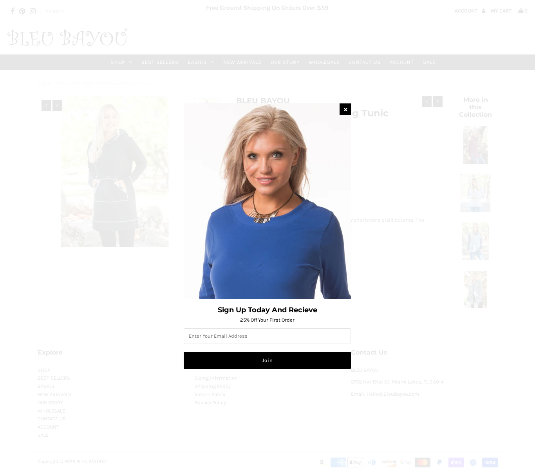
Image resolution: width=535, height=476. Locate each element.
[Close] (345, 109)
